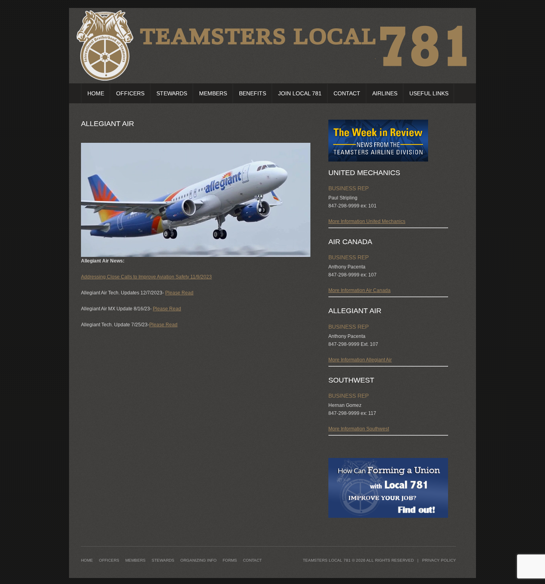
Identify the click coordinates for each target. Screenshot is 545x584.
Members (213, 93)
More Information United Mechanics (366, 221)
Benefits (252, 93)
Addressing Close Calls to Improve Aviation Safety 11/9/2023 (146, 277)
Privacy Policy (439, 560)
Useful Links (428, 93)
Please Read (179, 293)
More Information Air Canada (359, 290)
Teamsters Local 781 (327, 560)
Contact (347, 93)
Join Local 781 (300, 93)
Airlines (384, 93)
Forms (230, 560)
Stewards (171, 93)
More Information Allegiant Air (360, 360)
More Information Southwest (358, 429)
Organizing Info (198, 560)
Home (95, 93)
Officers (130, 93)
